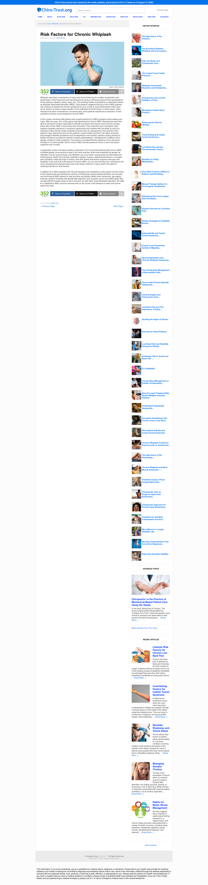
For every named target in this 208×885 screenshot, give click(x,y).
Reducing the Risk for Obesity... (152, 123)
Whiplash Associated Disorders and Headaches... (154, 86)
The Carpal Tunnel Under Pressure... (153, 74)
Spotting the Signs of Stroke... (155, 319)
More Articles (150, 845)
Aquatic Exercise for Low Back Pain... (156, 209)
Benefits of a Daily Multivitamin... (150, 160)
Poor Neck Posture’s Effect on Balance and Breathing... (155, 172)
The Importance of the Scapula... (152, 37)
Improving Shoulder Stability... (155, 554)
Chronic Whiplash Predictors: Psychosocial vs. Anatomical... (156, 443)
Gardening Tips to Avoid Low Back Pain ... (155, 357)
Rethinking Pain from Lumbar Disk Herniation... (155, 197)
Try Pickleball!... (149, 368)
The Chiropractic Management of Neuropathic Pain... (155, 271)
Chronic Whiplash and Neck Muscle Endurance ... (154, 468)
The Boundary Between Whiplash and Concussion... (155, 49)
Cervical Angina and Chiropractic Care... (151, 295)
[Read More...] (140, 677)
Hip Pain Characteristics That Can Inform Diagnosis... (155, 542)
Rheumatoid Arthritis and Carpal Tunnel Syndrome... (154, 431)
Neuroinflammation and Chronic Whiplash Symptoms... (156, 258)
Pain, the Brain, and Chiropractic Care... (151, 62)
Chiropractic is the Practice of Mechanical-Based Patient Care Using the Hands (149, 602)
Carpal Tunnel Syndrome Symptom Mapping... (153, 246)
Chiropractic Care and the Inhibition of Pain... (153, 98)
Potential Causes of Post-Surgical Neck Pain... (153, 480)
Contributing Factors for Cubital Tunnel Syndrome (161, 690)
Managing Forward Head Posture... (153, 111)
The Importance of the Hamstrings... (152, 456)
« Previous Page (47, 206)
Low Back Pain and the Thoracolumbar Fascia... (153, 148)
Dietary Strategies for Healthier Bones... (156, 222)
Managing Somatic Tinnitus (158, 766)
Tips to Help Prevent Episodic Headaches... (155, 283)
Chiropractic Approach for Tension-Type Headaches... (154, 505)
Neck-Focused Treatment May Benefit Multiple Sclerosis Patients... (155, 395)
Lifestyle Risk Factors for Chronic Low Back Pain (160, 651)
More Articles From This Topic (144, 628)
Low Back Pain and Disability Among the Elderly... (155, 345)
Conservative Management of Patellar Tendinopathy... (155, 381)
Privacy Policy (102, 858)
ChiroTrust (54, 10)
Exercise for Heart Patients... (155, 331)
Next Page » (119, 206)
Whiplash (54, 203)
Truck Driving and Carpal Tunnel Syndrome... (153, 135)
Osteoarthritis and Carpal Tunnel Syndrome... (153, 234)
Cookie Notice (114, 858)
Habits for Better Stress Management (160, 804)
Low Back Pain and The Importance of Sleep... (152, 308)
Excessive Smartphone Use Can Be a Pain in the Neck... (154, 419)
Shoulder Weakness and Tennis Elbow (161, 728)
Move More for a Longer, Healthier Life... (153, 530)
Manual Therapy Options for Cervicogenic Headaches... (154, 185)
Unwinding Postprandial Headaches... (153, 406)
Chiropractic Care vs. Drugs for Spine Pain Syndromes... (151, 494)
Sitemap (92, 858)
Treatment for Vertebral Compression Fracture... (153, 518)
